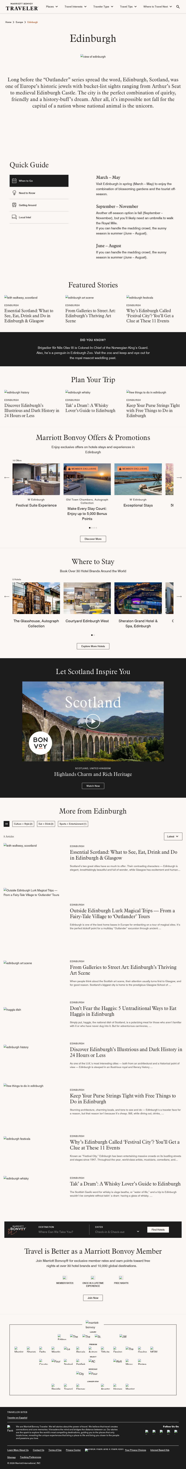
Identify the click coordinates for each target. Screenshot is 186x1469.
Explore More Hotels (93, 646)
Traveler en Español (17, 1417)
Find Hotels (158, 1229)
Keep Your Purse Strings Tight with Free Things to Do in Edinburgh (153, 410)
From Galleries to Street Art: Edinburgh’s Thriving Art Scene (90, 315)
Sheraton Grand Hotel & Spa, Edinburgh (138, 623)
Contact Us (38, 1450)
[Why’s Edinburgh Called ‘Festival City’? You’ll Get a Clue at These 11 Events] (139, 297)
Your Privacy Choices (135, 1450)
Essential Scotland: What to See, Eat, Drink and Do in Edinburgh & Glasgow (28, 315)
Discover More (93, 538)
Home (8, 22)
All (6, 823)
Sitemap (11, 1457)
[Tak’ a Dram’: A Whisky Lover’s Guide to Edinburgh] (77, 392)
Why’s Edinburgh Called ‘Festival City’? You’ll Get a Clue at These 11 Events (150, 315)
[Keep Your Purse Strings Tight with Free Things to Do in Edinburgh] (146, 392)
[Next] (179, 477)
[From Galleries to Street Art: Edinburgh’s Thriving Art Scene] (79, 297)
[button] (52, 6)
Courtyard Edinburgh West (87, 621)
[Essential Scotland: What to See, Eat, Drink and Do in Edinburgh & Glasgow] (20, 297)
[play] (93, 721)
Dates (99, 1227)
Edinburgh (11, 305)
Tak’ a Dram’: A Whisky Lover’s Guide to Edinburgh (90, 408)
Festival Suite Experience (36, 505)
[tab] (39, 181)
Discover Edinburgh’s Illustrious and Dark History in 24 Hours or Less (31, 410)
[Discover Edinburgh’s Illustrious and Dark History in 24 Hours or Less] (16, 392)
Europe (19, 22)
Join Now (93, 1297)
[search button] (178, 6)
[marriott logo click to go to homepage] (22, 6)
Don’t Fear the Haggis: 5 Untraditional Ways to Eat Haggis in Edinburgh (123, 1011)
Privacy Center (73, 1450)
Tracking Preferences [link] (30, 1457)
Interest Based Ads (159, 1450)
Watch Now (93, 785)
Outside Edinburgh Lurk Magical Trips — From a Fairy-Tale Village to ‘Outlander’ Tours (122, 913)
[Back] (6, 477)
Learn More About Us (18, 1450)
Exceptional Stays (138, 505)
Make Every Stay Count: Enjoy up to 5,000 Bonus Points (87, 513)
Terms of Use (55, 1450)
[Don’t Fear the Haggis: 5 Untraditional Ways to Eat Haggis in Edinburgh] (12, 1015)
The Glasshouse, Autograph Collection (36, 623)
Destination (46, 1227)
